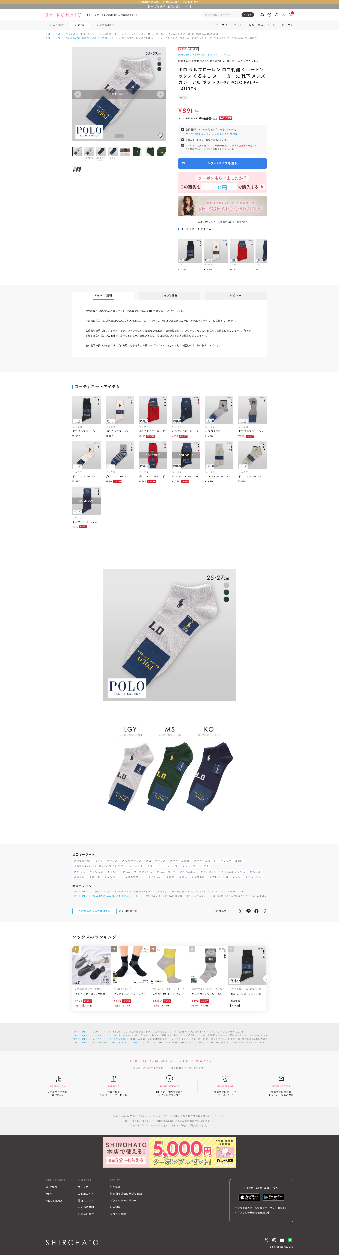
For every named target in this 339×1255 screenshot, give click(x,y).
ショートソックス (116, 1039)
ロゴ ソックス (157, 861)
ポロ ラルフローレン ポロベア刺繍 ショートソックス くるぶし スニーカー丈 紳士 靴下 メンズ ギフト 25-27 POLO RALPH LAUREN (153, 476)
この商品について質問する (94, 911)
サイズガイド (86, 1187)
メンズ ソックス (107, 861)
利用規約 (115, 1207)
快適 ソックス (133, 861)
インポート (114, 877)
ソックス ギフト (206, 861)
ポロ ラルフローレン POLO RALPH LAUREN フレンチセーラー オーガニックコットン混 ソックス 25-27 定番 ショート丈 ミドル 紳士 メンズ (119, 476)
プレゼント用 (220, 877)
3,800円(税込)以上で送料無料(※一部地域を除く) (169, 2)
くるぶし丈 (189, 872)
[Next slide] (160, 94)
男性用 (81, 877)
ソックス (70, 34)
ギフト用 (199, 877)
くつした (97, 872)
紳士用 (96, 877)
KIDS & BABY (54, 1201)
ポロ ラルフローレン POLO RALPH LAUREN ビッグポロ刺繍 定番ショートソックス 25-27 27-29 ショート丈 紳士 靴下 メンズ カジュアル (219, 431)
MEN (58, 34)
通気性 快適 (84, 861)
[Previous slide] (77, 94)
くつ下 (114, 872)
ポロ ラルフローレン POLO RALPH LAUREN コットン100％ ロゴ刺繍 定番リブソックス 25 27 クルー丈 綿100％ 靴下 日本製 (86, 431)
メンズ (256, 872)
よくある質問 (86, 1207)
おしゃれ (156, 877)
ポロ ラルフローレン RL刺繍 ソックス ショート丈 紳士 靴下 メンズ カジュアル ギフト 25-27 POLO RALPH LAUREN (186, 476)
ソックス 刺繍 (181, 861)
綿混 (238, 877)
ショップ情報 (118, 1214)
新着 (251, 25)
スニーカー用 (167, 872)
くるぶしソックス (234, 872)
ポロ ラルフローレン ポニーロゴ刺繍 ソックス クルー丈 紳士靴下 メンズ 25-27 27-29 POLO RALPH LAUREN (152, 431)
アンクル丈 (210, 872)
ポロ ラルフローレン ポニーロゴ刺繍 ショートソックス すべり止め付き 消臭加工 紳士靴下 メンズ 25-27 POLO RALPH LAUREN (252, 431)
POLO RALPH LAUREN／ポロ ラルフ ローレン (90, 38)
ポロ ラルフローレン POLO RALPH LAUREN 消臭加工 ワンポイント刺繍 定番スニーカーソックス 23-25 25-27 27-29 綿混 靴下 (252, 476)
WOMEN (51, 1187)
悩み (260, 25)
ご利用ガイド (86, 1193)
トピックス (286, 25)
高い (184, 877)
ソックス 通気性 (233, 861)
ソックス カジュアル (197, 866)
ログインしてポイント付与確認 (219, 133)
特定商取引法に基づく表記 (126, 1193)
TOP (48, 34)
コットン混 (254, 877)
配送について (86, 1200)
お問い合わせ (86, 1214)
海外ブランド (136, 877)
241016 (81, 872)
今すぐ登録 (192, 133)
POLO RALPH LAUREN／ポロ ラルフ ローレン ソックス (110, 866)
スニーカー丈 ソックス (163, 866)
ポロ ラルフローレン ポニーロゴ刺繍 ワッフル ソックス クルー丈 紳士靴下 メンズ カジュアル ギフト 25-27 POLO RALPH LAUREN (185, 431)
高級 (171, 877)
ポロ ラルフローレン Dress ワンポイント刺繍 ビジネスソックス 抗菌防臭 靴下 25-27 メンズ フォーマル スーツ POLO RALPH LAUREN (86, 522)
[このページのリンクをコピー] (264, 911)
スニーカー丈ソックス (139, 872)
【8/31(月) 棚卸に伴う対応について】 (169, 6)
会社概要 (115, 1187)
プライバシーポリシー (123, 1200)
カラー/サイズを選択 (222, 163)
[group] (125, 154)
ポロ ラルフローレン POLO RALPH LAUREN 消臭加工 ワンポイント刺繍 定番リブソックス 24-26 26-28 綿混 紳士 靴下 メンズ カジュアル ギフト (219, 476)
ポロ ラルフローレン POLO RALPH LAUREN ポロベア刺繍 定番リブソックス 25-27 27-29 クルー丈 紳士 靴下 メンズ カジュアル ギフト (119, 431)
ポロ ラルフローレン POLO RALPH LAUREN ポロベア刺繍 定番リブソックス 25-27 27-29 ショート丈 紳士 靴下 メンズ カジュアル (86, 476)
